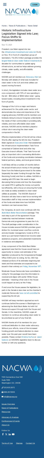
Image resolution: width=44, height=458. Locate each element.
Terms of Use (7, 443)
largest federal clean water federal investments (21, 61)
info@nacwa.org (10, 397)
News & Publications (17, 26)
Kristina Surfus (28, 337)
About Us (5, 425)
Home (22, 12)
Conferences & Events (11, 421)
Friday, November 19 (32, 266)
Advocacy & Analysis (10, 417)
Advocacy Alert (32, 77)
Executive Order (21, 143)
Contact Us (30, 443)
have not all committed (28, 293)
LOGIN (35, 5)
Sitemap (19, 443)
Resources (6, 412)
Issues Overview (8, 404)
